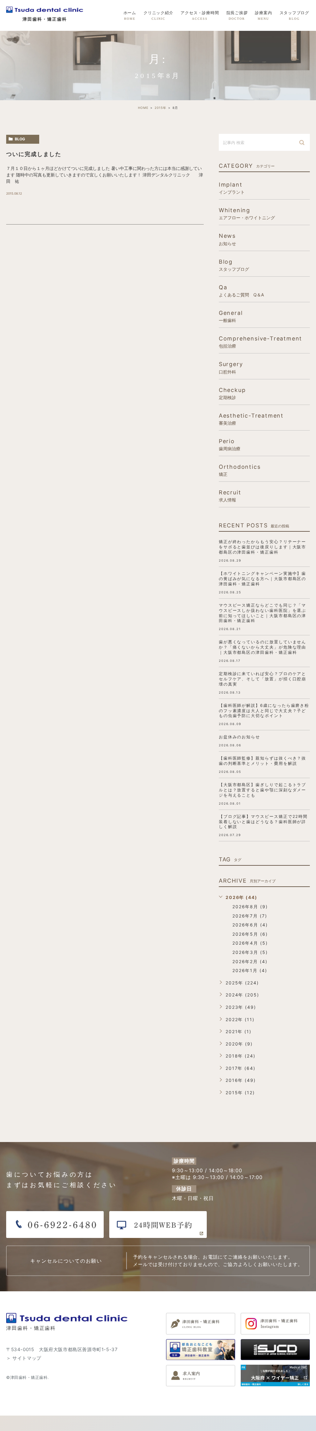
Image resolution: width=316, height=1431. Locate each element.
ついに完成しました (33, 154)
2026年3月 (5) (250, 952)
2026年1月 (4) (249, 970)
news (227, 239)
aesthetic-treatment (251, 418)
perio (229, 444)
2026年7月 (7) (249, 915)
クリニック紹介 (158, 15)
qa (241, 290)
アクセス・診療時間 (200, 15)
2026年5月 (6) (250, 934)
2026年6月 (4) (250, 924)
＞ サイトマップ (23, 1358)
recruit (230, 495)
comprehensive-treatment (260, 341)
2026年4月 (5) (250, 943)
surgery (231, 367)
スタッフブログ (294, 15)
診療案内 (263, 15)
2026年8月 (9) (250, 906)
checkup (232, 393)
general (231, 316)
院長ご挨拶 (237, 15)
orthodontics (240, 470)
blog (20, 139)
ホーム (129, 15)
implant (232, 187)
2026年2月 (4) (250, 961)
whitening (247, 213)
